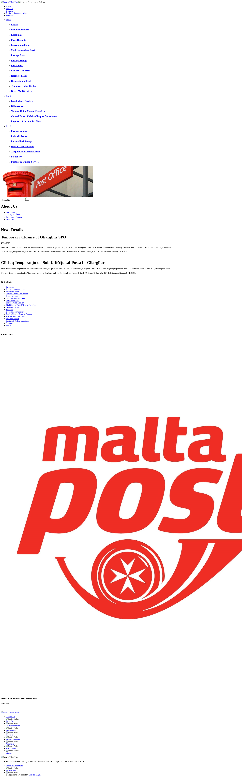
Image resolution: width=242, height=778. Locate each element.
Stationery (16, 156)
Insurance (10, 287)
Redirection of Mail (21, 81)
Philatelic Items (19, 136)
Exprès (14, 24)
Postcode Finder (12, 319)
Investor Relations (13, 739)
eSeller (8, 325)
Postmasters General (14, 217)
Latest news (11, 730)
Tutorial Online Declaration (17, 294)
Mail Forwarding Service (24, 50)
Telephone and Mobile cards (25, 151)
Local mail (16, 34)
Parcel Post (17, 65)
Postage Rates (18, 55)
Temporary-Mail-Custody (24, 86)
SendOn (9, 310)
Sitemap (9, 753)
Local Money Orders (22, 101)
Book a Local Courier (14, 312)
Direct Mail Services (21, 91)
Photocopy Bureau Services (25, 161)
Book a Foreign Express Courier (19, 314)
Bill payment (17, 106)
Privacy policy (12, 770)
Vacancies (10, 219)
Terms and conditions (14, 766)
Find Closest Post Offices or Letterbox (21, 305)
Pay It (8, 96)
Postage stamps (19, 131)
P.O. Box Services (20, 29)
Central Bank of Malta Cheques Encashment (34, 116)
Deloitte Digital (35, 775)
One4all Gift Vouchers (22, 146)
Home (8, 6)
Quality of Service (13, 215)
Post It (8, 20)
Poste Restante (18, 40)
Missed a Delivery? (13, 307)
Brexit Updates (12, 296)
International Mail (20, 45)
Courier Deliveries (20, 70)
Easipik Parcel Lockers (15, 303)
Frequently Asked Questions (17, 321)
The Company (12, 212)
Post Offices (11, 748)
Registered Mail (19, 75)
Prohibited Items (12, 291)
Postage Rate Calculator (15, 316)
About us (9, 735)
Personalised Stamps (21, 141)
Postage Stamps (19, 60)
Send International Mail (15, 298)
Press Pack (10, 721)
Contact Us (10, 717)
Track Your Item (12, 300)
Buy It (8, 126)
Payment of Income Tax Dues (26, 121)
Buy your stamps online (15, 289)
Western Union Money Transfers (28, 111)
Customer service (13, 726)
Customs (9, 323)
